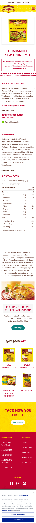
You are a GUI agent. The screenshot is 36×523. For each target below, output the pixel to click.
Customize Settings (18, 514)
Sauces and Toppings (7, 461)
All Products (7, 467)
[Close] (33, 492)
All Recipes (26, 462)
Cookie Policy (6, 510)
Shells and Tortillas (6, 444)
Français (26, 2)
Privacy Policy (23, 495)
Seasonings (7, 450)
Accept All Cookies (18, 520)
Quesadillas (27, 457)
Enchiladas (27, 447)
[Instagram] (18, 483)
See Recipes (18, 422)
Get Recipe (18, 328)
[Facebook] (11, 483)
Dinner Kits (7, 455)
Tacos (24, 442)
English (18, 2)
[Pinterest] (24, 483)
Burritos (26, 452)
